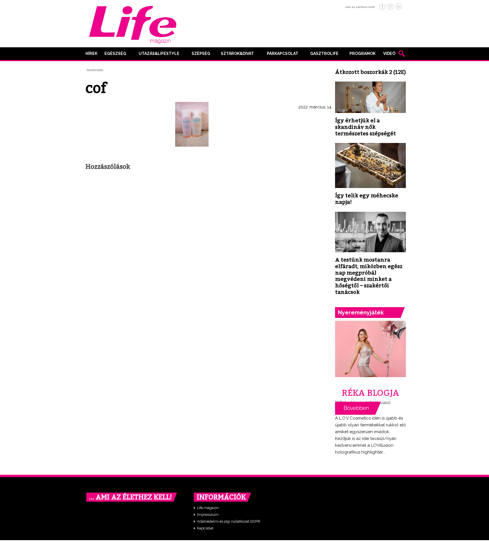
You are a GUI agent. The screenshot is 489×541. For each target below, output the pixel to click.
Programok (362, 53)
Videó (389, 53)
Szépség (201, 53)
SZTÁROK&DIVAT (237, 53)
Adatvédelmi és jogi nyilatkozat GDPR (228, 521)
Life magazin (208, 508)
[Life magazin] (132, 24)
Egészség (115, 53)
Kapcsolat (205, 528)
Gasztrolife (324, 53)
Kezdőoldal (95, 70)
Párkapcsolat (282, 53)
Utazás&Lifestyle (159, 53)
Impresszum (207, 514)
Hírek (91, 53)
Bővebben (358, 408)
